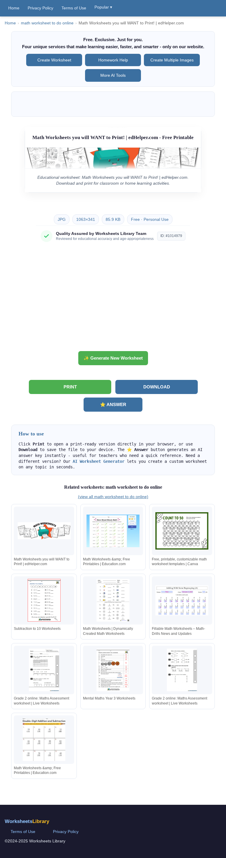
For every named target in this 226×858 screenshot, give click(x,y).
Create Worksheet (54, 60)
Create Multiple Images (172, 60)
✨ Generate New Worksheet (113, 357)
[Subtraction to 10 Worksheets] (44, 600)
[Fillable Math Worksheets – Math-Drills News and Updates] (181, 600)
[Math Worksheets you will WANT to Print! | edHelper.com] (44, 531)
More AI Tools (113, 75)
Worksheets (27, 821)
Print (70, 386)
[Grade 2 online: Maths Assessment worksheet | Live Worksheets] (44, 670)
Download (156, 386)
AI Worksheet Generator (98, 461)
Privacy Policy (40, 8)
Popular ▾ (103, 7)
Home (13, 8)
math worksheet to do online (47, 23)
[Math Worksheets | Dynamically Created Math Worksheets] (113, 600)
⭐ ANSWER (113, 404)
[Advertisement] (113, 299)
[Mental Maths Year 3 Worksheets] (113, 670)
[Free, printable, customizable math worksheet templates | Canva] (181, 531)
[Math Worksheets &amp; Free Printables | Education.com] (113, 531)
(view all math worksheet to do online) (113, 496)
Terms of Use (74, 8)
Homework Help (113, 60)
